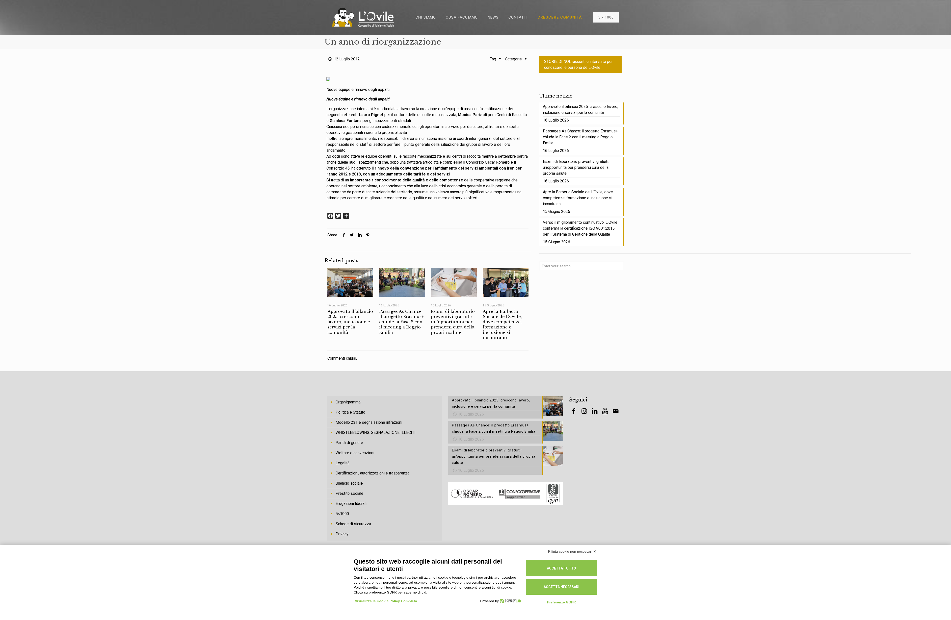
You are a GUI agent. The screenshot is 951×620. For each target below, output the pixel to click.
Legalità (342, 463)
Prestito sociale (349, 493)
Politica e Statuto (350, 412)
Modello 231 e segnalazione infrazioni (369, 422)
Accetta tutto (561, 568)
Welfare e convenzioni (355, 452)
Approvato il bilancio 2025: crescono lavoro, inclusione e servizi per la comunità (350, 322)
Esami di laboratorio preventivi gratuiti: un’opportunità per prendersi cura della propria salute (453, 322)
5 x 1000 (606, 17)
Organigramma (348, 402)
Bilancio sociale (349, 483)
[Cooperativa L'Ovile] (363, 17)
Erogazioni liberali (351, 503)
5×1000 (342, 513)
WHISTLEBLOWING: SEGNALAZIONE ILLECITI (376, 432)
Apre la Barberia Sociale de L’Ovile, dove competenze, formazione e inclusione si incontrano (502, 324)
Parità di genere (349, 442)
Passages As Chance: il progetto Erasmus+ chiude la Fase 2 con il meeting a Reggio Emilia (401, 322)
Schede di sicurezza (353, 523)
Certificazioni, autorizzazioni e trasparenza (372, 473)
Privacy (342, 534)
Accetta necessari (561, 587)
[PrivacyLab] (510, 600)
